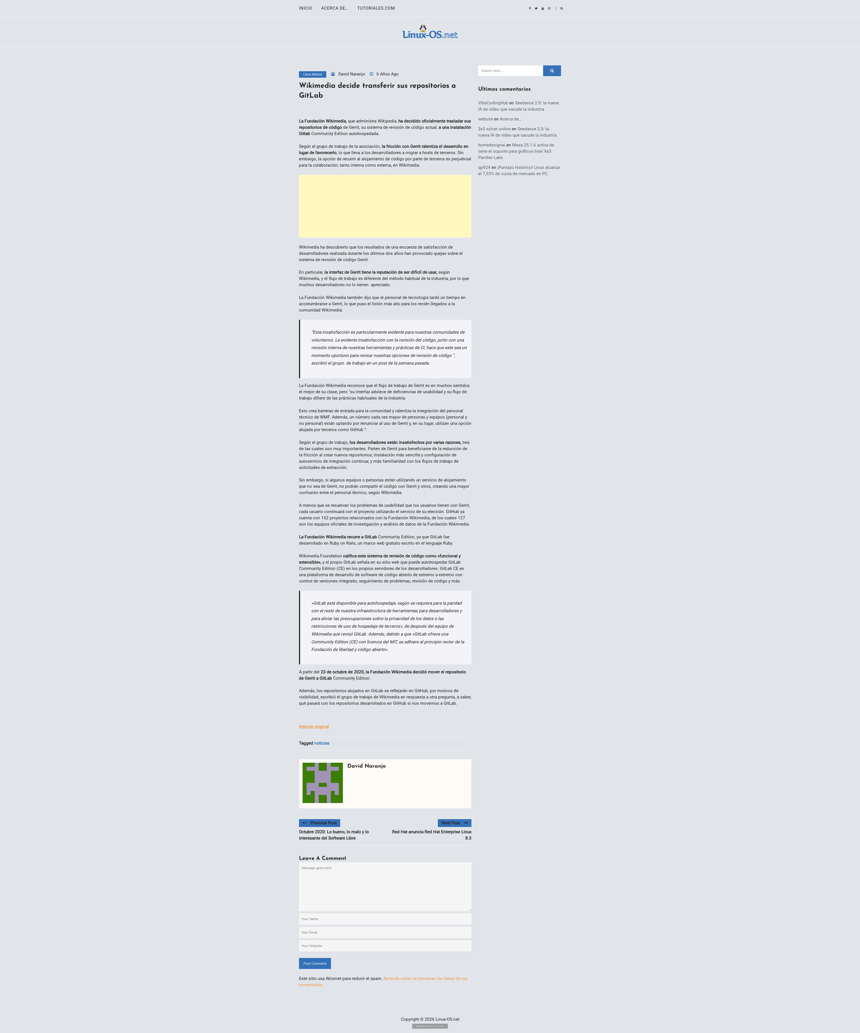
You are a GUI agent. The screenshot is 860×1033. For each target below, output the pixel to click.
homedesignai (491, 145)
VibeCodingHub (493, 102)
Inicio (305, 8)
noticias (321, 743)
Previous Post (323, 822)
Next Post (450, 822)
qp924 (484, 167)
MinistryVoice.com (435, 1026)
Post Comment (315, 963)
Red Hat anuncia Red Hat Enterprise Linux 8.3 (431, 835)
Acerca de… (334, 8)
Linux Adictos (312, 74)
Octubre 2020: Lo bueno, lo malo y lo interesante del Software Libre (334, 835)
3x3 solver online (494, 128)
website (485, 119)
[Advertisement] (385, 206)
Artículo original (314, 726)
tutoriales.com (376, 8)
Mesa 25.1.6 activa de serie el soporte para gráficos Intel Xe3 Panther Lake (516, 151)
